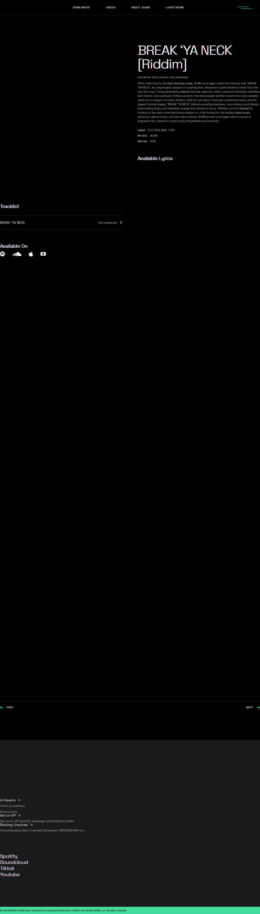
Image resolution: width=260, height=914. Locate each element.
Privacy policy (8, 812)
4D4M (153, 136)
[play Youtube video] (130, 613)
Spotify (8, 856)
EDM (153, 141)
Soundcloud (14, 862)
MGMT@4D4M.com (71, 830)
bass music (243, 113)
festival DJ (246, 108)
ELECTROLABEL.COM (161, 130)
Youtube (10, 874)
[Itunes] (31, 254)
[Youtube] (43, 254)
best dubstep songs (180, 83)
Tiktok (7, 868)
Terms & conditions (12, 806)
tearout (185, 92)
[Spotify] (2, 254)
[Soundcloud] (16, 254)
